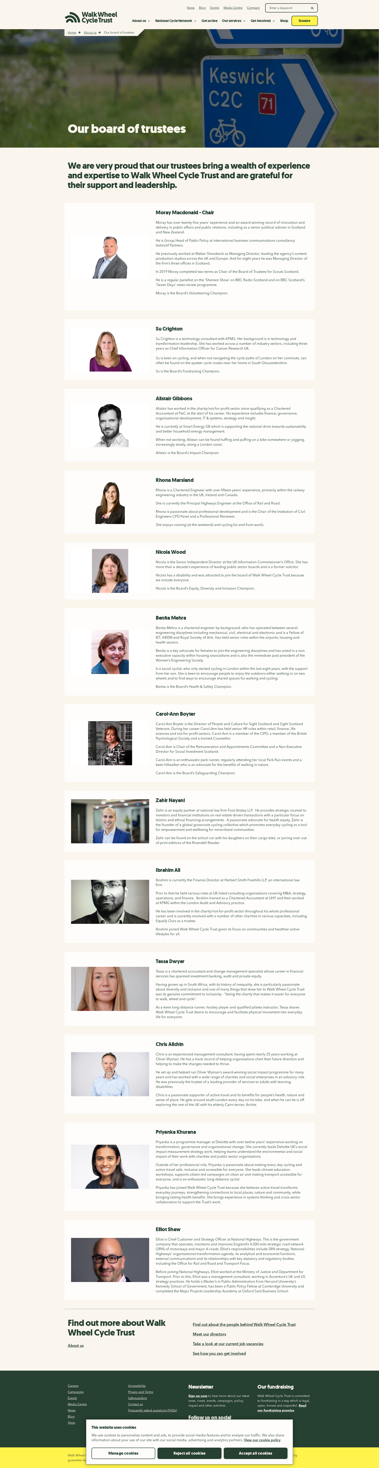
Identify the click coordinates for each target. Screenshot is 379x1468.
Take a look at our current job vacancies (228, 1343)
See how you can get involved (219, 1353)
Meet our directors (209, 1334)
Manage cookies (123, 1453)
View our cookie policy (262, 1440)
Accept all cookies (255, 1453)
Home (72, 32)
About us (90, 32)
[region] (189, 1443)
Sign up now (197, 1396)
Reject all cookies (189, 1453)
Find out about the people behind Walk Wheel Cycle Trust (244, 1324)
